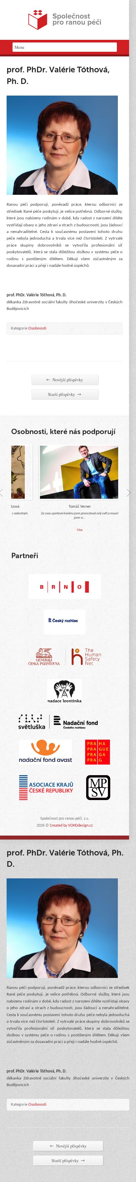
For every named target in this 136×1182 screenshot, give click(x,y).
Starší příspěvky (64, 394)
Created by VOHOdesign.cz (71, 826)
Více (73, 530)
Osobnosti (37, 328)
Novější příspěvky (64, 380)
